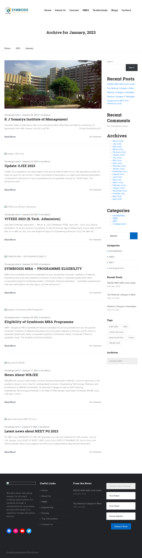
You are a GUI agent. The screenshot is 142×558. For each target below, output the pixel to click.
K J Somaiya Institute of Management (36, 119)
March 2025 (118, 149)
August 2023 (118, 174)
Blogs (114, 10)
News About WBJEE (21, 375)
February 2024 (119, 166)
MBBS (86, 10)
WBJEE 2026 (114, 343)
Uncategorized (12, 115)
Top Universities (50, 519)
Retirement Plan (116, 338)
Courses (74, 10)
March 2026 (118, 141)
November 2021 (120, 191)
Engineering (47, 507)
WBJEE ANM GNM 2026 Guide (121, 84)
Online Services (116, 332)
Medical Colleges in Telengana (121, 96)
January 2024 (119, 169)
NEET (115, 221)
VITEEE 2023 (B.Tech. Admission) (32, 219)
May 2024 (117, 160)
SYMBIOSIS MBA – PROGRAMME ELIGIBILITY (43, 268)
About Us (60, 10)
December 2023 (120, 171)
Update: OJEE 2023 (19, 166)
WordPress (32, 552)
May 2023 (117, 180)
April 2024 (117, 163)
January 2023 (119, 188)
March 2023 (118, 182)
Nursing (45, 513)
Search (110, 62)
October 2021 (119, 193)
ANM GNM (113, 327)
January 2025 (119, 155)
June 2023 (117, 177)
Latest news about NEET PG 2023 (31, 431)
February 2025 (119, 152)
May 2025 (117, 146)
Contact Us (47, 524)
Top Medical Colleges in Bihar (120, 88)
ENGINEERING (119, 216)
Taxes (131, 338)
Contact (126, 10)
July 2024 (117, 158)
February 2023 (119, 185)
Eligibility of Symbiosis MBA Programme (38, 322)
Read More (10, 136)
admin (47, 115)
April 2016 (117, 199)
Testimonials (100, 10)
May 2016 (117, 196)
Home (47, 10)
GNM (125, 327)
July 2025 (117, 144)
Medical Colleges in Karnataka (120, 92)
